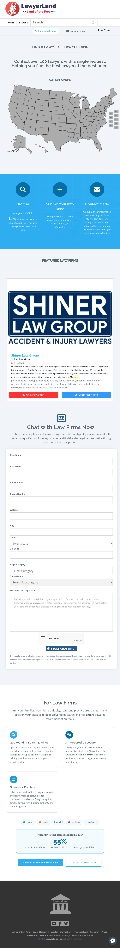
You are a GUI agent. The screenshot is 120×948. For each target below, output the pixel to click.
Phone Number (18, 494)
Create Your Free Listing (83, 862)
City (12, 525)
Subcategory (16, 576)
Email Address (17, 482)
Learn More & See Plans (41, 862)
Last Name (15, 466)
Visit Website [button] (88, 395)
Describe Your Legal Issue (23, 590)
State (13, 537)
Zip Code (14, 548)
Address (14, 509)
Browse (23, 22)
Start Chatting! (63, 648)
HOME (10, 22)
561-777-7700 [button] (34, 395)
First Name (15, 455)
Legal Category (17, 564)
